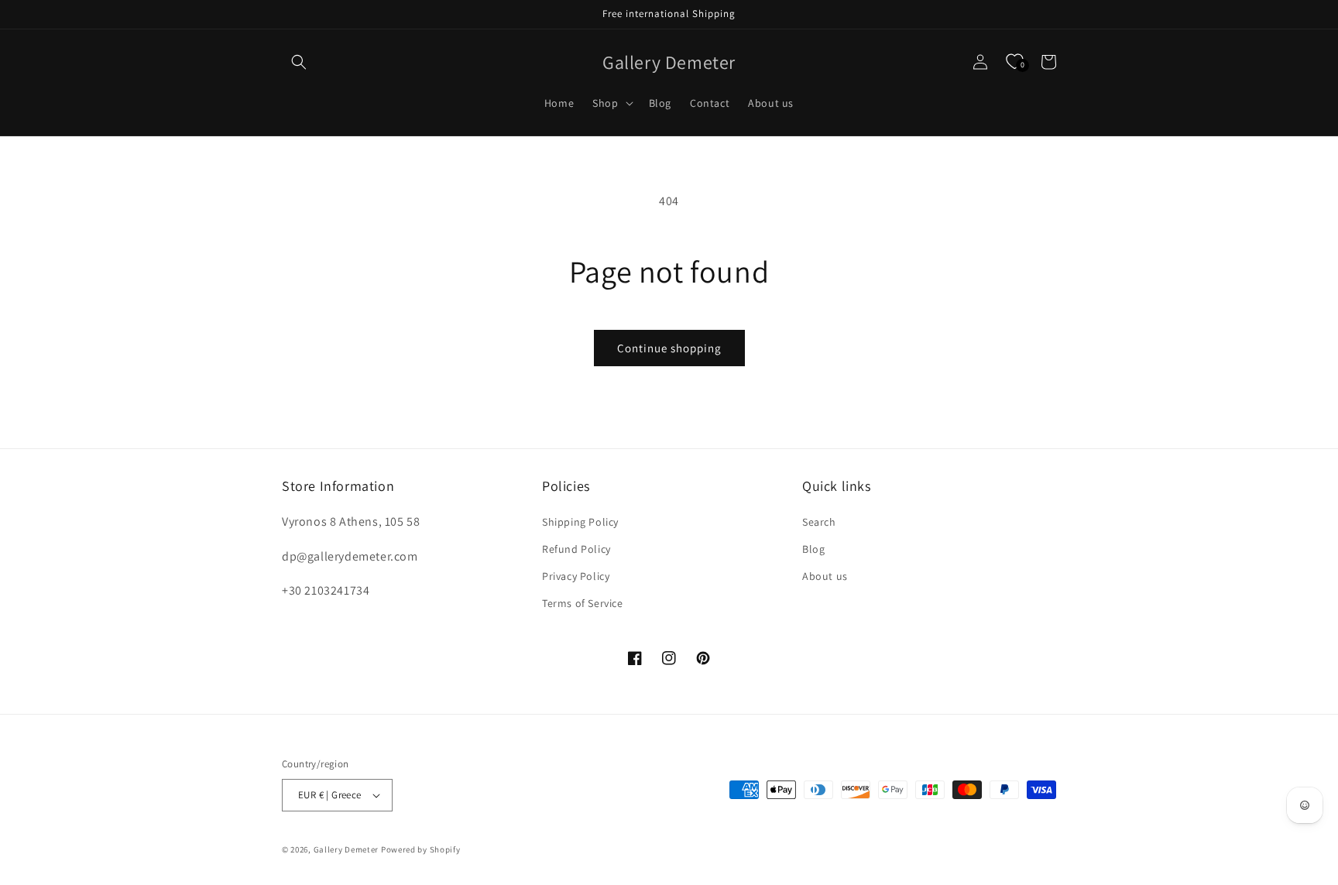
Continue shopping (669, 348)
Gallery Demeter (346, 849)
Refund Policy (576, 549)
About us (825, 576)
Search (819, 522)
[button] (299, 62)
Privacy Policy (575, 576)
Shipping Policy (580, 522)
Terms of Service (582, 603)
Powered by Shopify (421, 849)
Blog (813, 549)
